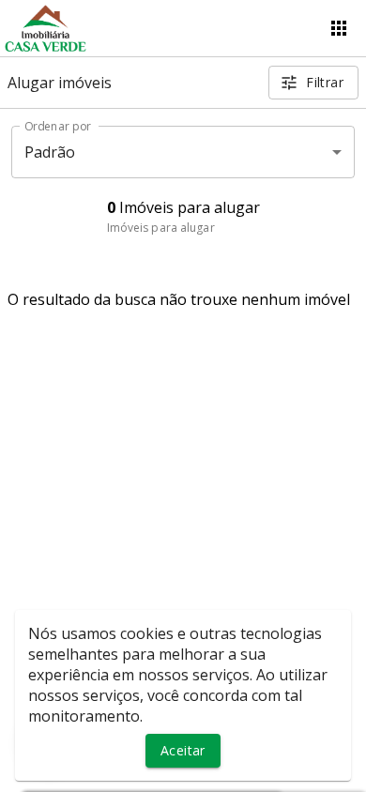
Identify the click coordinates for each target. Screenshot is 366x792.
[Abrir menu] (338, 28)
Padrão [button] (50, 152)
